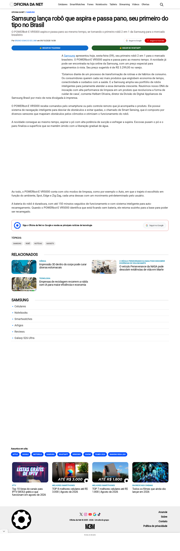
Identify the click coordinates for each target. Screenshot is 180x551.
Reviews (19, 331)
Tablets (113, 4)
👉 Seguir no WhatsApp (130, 48)
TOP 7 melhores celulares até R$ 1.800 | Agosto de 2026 (110, 490)
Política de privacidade (155, 525)
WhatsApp (63, 454)
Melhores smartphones (63, 485)
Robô (28, 244)
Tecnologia (44, 278)
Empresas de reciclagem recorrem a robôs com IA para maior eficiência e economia (63, 283)
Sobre (164, 516)
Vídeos (135, 4)
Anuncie (162, 512)
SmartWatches (77, 4)
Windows (77, 454)
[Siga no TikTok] (99, 514)
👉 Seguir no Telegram (50, 48)
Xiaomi (88, 454)
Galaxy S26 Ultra (24, 338)
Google (25, 454)
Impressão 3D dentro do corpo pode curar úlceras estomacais (63, 266)
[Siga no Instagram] (85, 514)
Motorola (37, 454)
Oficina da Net (18, 12)
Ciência (42, 261)
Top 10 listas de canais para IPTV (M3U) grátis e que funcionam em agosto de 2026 (29, 491)
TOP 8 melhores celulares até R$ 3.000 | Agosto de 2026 (70, 490)
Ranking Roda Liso (118, 454)
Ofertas (145, 4)
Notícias (38, 244)
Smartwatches (23, 319)
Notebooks (101, 4)
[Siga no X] (81, 514)
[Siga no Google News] (94, 514)
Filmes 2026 (100, 454)
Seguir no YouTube (157, 41)
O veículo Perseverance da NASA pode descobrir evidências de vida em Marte (141, 268)
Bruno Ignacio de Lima (26, 40)
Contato (163, 521)
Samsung (30, 12)
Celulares (63, 4)
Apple (15, 454)
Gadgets (50, 244)
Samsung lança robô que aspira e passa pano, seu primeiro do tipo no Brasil (90, 21)
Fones (90, 4)
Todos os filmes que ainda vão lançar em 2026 (149, 490)
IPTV (14, 485)
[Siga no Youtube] (90, 514)
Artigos (18, 325)
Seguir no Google (135, 41)
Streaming (124, 4)
